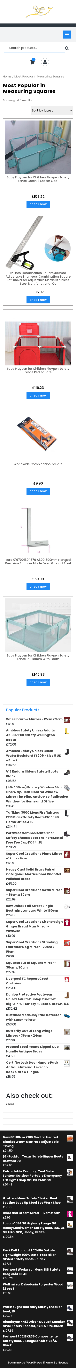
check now (38, 204)
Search (67, 48)
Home (7, 76)
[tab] (67, 34)
